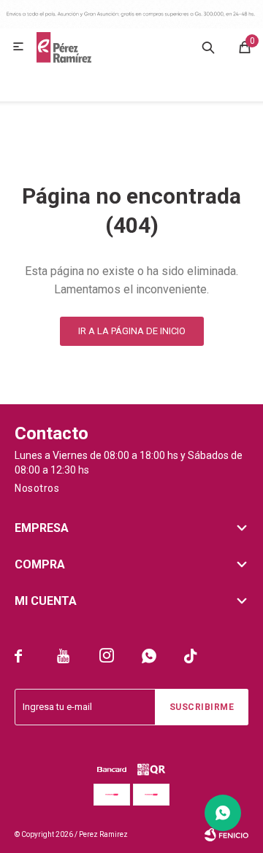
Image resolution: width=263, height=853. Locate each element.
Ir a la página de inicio (132, 330)
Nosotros (37, 488)
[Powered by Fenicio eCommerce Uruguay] (226, 835)
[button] (208, 46)
